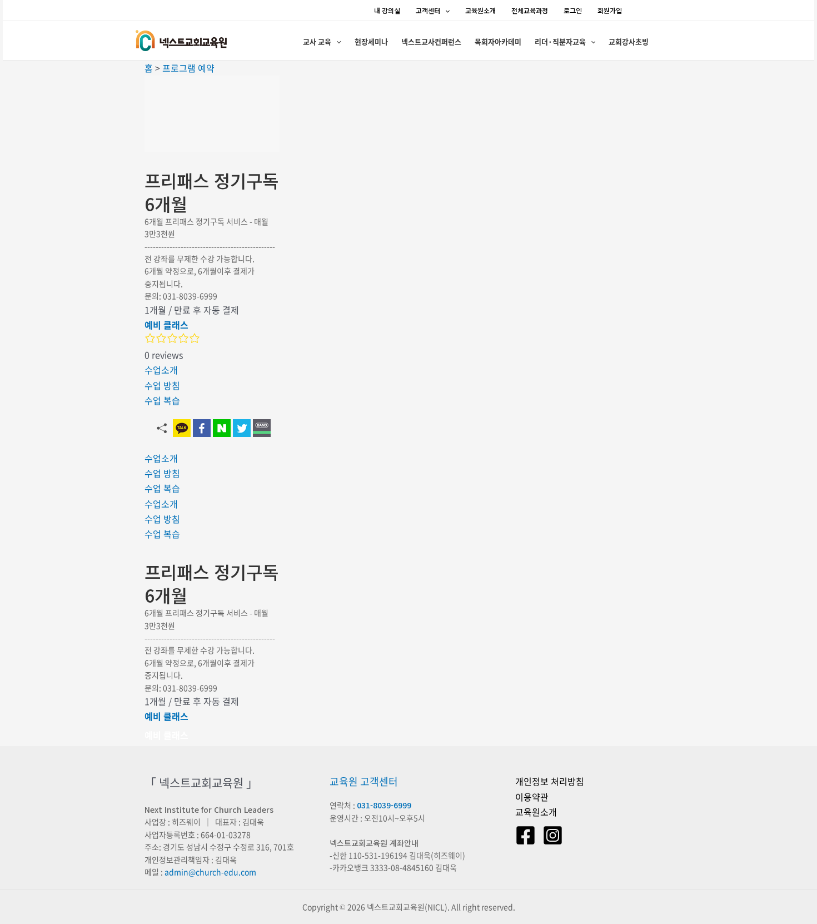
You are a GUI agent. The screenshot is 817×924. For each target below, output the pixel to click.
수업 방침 (162, 385)
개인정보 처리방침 (549, 781)
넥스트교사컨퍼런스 (431, 41)
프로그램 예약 (188, 67)
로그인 (573, 10)
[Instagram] (552, 835)
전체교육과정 (529, 10)
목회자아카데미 (498, 41)
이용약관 (532, 796)
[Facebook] (525, 835)
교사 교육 (317, 41)
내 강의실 (387, 10)
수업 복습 (162, 400)
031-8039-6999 (384, 805)
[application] (445, 10)
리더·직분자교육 (560, 41)
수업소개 (161, 369)
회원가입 (609, 10)
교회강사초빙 (629, 41)
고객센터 (428, 10)
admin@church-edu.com (210, 871)
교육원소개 (480, 10)
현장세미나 (371, 41)
